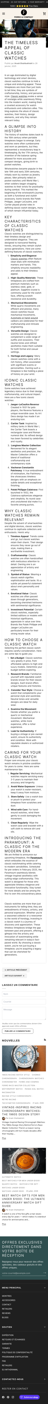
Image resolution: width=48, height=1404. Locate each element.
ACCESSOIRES (8, 1300)
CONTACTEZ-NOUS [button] (13, 1379)
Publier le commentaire (18, 1031)
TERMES (6, 1348)
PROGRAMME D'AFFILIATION (15, 1357)
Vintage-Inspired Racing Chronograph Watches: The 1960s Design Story (21, 1111)
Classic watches (19, 96)
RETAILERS (7, 1309)
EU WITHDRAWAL (10, 1369)
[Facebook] (3, 1397)
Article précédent (16, 970)
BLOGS (5, 1317)
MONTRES (7, 1296)
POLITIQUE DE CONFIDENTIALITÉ (17, 1352)
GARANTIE (7, 1344)
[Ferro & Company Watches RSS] (45, 1040)
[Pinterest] (8, 1397)
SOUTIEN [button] (7, 1327)
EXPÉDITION (7, 1335)
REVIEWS (6, 1313)
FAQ (4, 1361)
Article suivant (14, 976)
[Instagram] (13, 1397)
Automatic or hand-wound (24, 318)
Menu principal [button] (11, 1288)
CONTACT (6, 1304)
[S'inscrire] (44, 1273)
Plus (4, 1138)
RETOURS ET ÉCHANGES (13, 1339)
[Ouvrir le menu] (6, 13)
